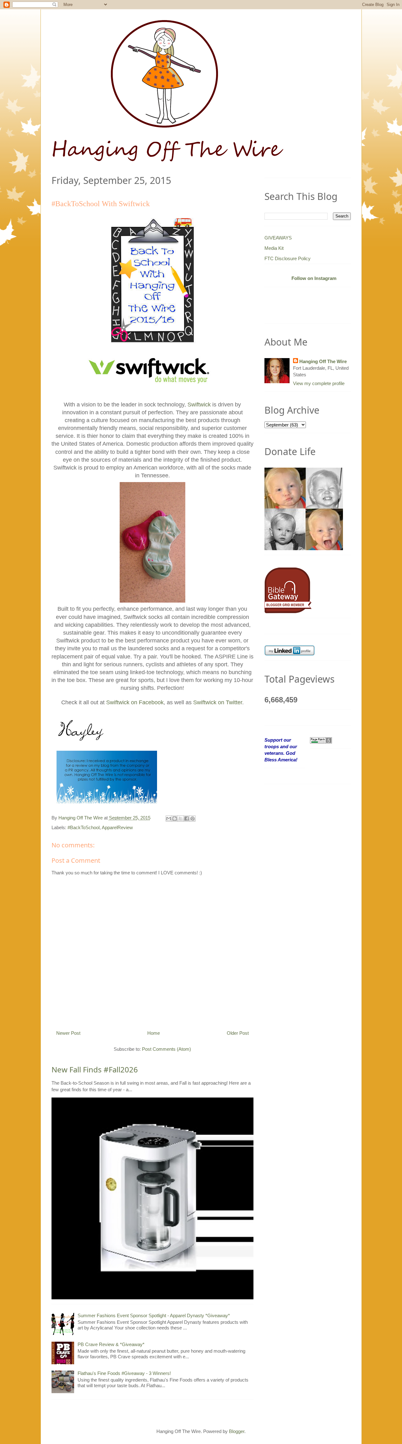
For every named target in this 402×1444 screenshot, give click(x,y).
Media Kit (274, 248)
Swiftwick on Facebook (135, 702)
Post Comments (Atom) (166, 1049)
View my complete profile (319, 383)
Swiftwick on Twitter (217, 702)
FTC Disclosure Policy (287, 258)
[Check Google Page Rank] (321, 740)
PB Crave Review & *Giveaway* (111, 1344)
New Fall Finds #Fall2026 (95, 1069)
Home (153, 1033)
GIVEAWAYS (278, 237)
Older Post (238, 1033)
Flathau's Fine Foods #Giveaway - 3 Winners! (124, 1373)
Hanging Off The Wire (323, 361)
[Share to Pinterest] (192, 818)
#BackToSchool (84, 827)
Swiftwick (199, 404)
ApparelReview (117, 827)
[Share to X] (180, 818)
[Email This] (169, 818)
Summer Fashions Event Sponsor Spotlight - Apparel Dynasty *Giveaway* (154, 1315)
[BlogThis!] (174, 818)
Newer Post (68, 1033)
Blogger (236, 1431)
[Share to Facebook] (186, 818)
